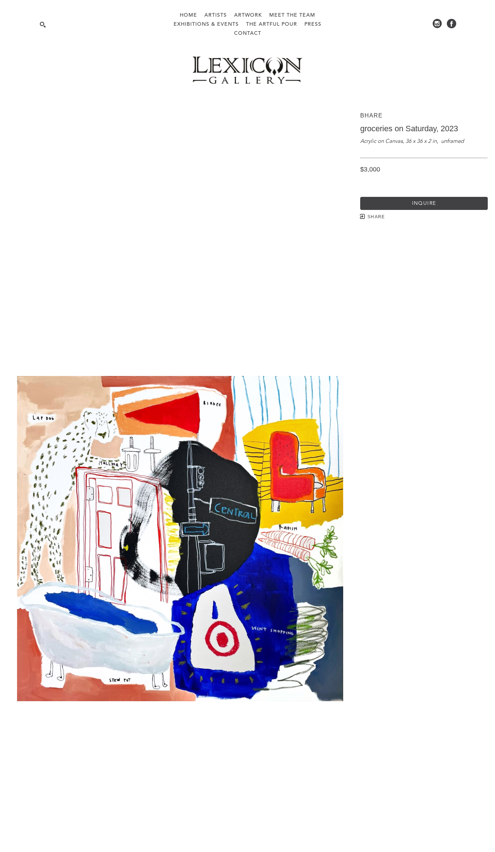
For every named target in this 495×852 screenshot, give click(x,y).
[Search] (43, 25)
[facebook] (451, 23)
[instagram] (437, 23)
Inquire (424, 203)
